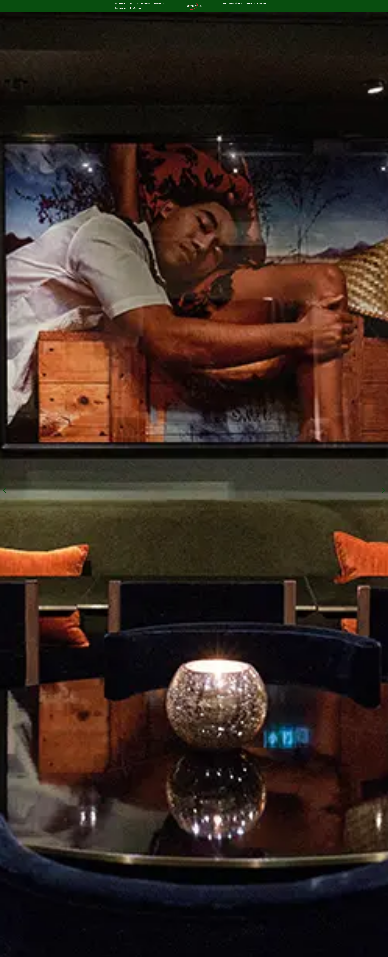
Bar (130, 3)
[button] (4, 490)
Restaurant (120, 3)
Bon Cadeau (135, 8)
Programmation (143, 3)
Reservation (159, 3)
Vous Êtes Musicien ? (232, 3)
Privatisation (120, 8)
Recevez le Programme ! (256, 3)
